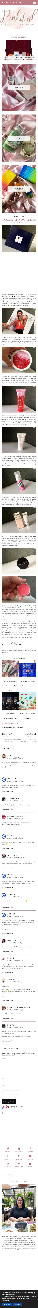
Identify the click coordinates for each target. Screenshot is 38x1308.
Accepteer (7, 1304)
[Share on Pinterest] (12, 723)
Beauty (6, 727)
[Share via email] (6, 723)
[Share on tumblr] (14, 723)
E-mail (3, 1085)
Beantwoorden (8, 772)
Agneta (11, 914)
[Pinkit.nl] (19, 16)
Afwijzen (17, 1304)
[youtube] (20, 2)
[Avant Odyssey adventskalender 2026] (10, 701)
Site (3, 1093)
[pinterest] (16, 2)
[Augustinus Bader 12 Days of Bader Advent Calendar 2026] (27, 668)
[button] (35, 2)
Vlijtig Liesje (15, 798)
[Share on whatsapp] (16, 723)
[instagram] (10, 2)
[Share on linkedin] (18, 723)
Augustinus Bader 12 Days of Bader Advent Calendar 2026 (27, 685)
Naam (3, 1078)
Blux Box (14, 296)
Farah (10, 958)
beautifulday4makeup (19, 1007)
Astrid (11, 979)
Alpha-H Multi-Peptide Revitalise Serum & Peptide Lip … (10, 685)
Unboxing (19, 727)
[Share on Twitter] (10, 723)
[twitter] (7, 2)
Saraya (11, 894)
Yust (9, 755)
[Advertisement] (19, 272)
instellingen (6, 1300)
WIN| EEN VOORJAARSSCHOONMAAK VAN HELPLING (11, 737)
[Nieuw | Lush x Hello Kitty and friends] (27, 701)
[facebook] (13, 2)
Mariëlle (12, 778)
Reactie (4, 1058)
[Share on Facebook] (8, 723)
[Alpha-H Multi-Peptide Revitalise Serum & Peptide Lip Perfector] (10, 668)
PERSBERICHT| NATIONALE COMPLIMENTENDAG (28, 737)
